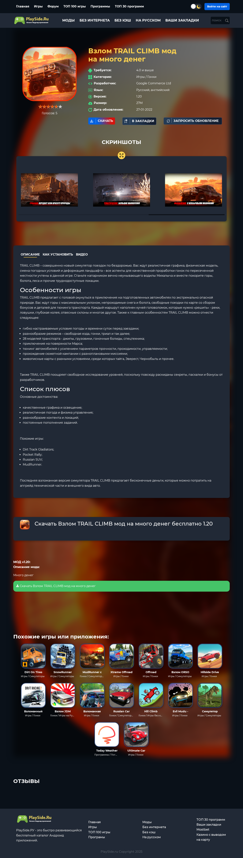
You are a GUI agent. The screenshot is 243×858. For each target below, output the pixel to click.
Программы (100, 6)
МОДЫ (68, 20)
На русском (151, 837)
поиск (217, 20)
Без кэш (148, 832)
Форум (53, 6)
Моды (147, 822)
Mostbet (202, 829)
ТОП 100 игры (74, 6)
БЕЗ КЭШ (122, 20)
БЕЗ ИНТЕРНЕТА (95, 20)
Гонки (151, 77)
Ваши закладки (208, 824)
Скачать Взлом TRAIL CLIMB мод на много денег (57, 586)
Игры (38, 6)
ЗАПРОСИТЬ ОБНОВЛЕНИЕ (196, 121)
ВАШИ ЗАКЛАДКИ (182, 20)
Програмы (96, 837)
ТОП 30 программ (129, 6)
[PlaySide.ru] (31, 20)
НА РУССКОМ (148, 20)
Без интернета (154, 827)
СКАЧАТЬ (105, 121)
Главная (22, 6)
